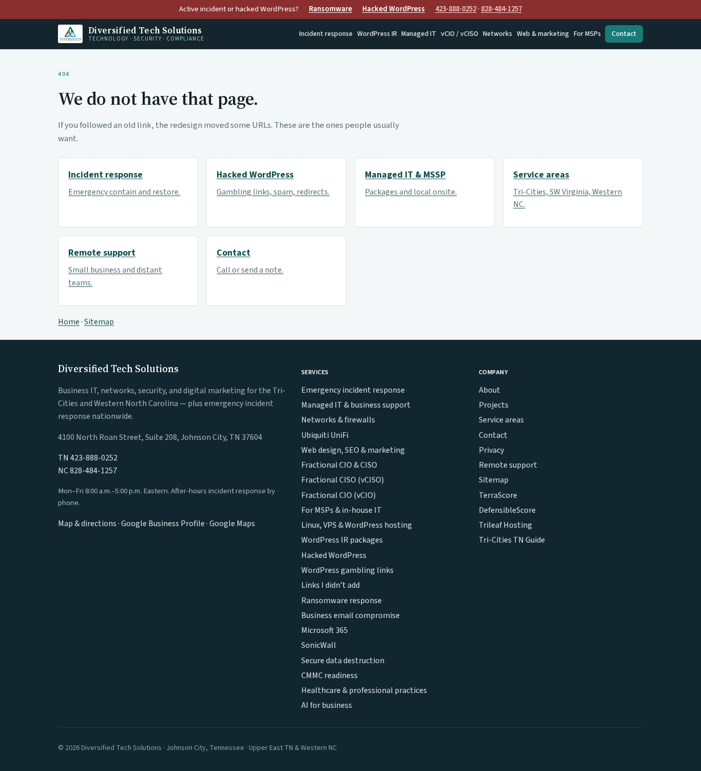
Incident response (326, 34)
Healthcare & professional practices (364, 690)
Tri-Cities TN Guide (512, 540)
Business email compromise (350, 615)
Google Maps (232, 523)
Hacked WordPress (393, 9)
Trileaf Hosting (505, 525)
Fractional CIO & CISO (339, 465)
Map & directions (87, 523)
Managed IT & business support (356, 405)
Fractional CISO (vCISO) (342, 480)
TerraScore (498, 495)
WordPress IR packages (342, 540)
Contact (624, 34)
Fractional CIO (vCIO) (338, 495)
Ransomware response (341, 600)
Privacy (491, 450)
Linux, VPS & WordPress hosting (356, 525)
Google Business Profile (163, 523)
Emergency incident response (353, 390)
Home (69, 321)
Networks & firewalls (338, 420)
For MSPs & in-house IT (341, 510)
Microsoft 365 (324, 630)
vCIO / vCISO (459, 34)
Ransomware (330, 9)
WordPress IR (377, 34)
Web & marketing (543, 34)
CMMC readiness (329, 675)
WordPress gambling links (347, 570)
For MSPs (587, 34)
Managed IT (418, 34)
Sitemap (99, 321)
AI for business (326, 705)
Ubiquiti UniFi (324, 435)
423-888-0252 (455, 9)
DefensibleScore (507, 510)
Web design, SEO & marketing (353, 450)
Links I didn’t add (330, 585)
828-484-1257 (501, 9)
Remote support (508, 465)
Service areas (501, 420)
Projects (494, 405)
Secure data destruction (342, 660)
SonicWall (318, 645)
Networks (497, 34)
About (489, 390)
